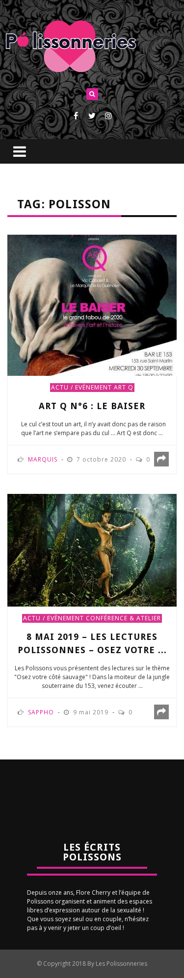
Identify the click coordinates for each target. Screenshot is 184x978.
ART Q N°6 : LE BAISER (92, 406)
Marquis (42, 459)
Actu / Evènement (81, 387)
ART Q (123, 387)
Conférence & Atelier (123, 618)
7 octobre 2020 (102, 459)
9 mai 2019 (91, 712)
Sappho (41, 712)
